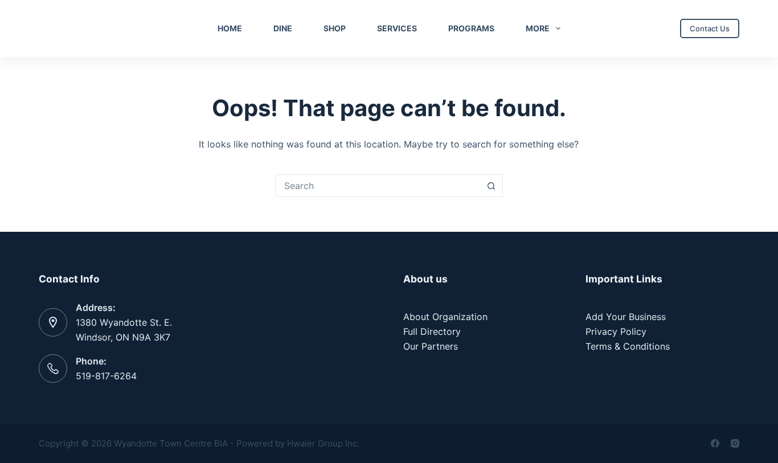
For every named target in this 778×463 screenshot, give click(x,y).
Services (397, 28)
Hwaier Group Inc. (323, 443)
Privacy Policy (615, 331)
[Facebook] (715, 443)
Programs (471, 28)
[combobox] (378, 185)
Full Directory (432, 331)
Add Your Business (625, 316)
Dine (282, 28)
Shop (335, 28)
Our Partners (430, 346)
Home (230, 28)
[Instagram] (735, 443)
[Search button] (491, 185)
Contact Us (710, 28)
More (538, 28)
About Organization (445, 316)
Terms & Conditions (627, 346)
